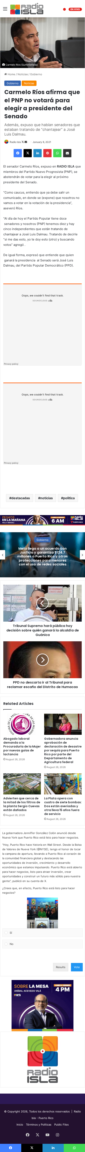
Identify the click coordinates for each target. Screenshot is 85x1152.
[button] (42, 913)
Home (11, 74)
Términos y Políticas (38, 1124)
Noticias (23, 74)
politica (69, 498)
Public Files (61, 1124)
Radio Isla (15, 142)
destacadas (20, 498)
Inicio (20, 1124)
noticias (46, 498)
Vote (77, 967)
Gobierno (36, 74)
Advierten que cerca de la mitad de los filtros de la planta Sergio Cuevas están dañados (21, 804)
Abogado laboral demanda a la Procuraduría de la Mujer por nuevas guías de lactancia (22, 746)
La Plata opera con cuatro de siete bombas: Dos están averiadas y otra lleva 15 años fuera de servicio (63, 806)
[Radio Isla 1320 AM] (26, 8)
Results (60, 967)
